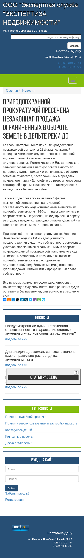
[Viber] (35, 299)
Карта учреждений (18, 430)
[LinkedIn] (22, 299)
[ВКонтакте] (4, 299)
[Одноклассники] (9, 299)
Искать (74, 46)
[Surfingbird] (30, 299)
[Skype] (43, 299)
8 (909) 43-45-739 (69, 67)
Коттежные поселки (19, 436)
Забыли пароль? (17, 493)
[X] (17, 299)
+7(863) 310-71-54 (69, 63)
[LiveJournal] (26, 299)
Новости (28, 90)
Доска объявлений (18, 443)
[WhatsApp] (39, 299)
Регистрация (14, 499)
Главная (12, 90)
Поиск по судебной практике (25, 416)
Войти (11, 488)
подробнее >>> (16, 339)
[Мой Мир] (13, 299)
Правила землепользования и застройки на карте (41, 423)
